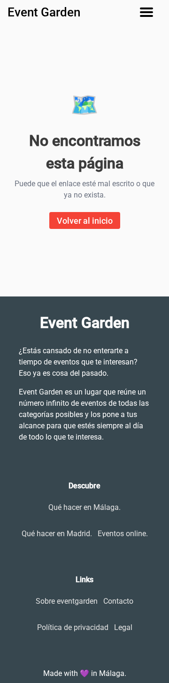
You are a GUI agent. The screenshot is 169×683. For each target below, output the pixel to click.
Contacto (118, 601)
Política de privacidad (72, 627)
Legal (123, 627)
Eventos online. (123, 533)
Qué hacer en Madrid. (57, 533)
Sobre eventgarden (67, 601)
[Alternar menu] (150, 12)
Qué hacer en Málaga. (84, 507)
